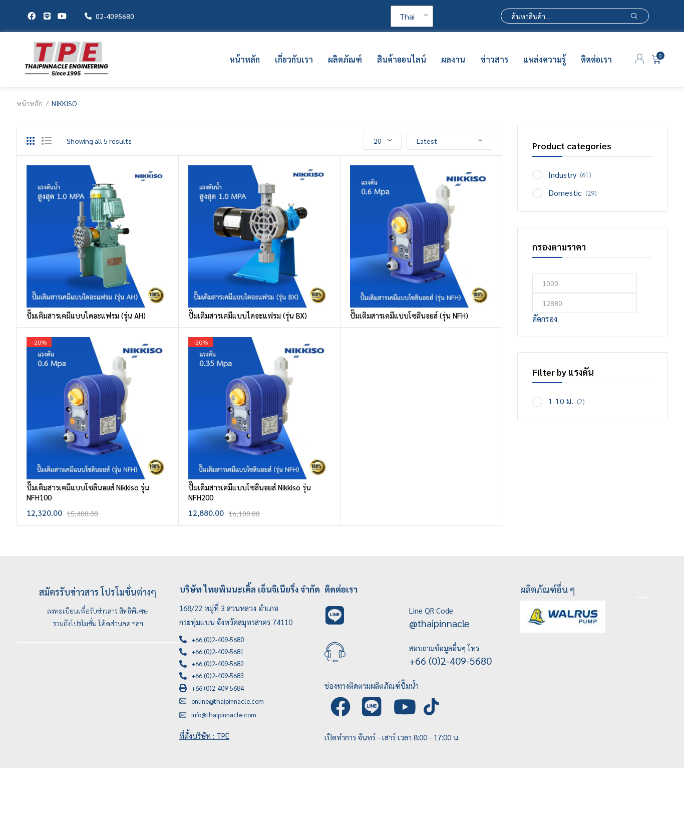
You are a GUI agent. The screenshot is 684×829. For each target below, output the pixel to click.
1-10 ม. (560, 401)
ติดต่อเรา (596, 59)
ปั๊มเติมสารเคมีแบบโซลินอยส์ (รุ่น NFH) (409, 315)
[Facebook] (31, 16)
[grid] (31, 141)
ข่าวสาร (494, 59)
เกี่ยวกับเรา (294, 59)
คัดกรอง (544, 319)
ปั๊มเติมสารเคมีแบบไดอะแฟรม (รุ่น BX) (247, 315)
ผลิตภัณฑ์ (345, 59)
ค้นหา (634, 16)
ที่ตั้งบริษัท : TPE (204, 735)
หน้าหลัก (244, 59)
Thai (407, 16)
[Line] (46, 16)
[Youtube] (62, 16)
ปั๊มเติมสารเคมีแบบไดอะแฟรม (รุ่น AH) (86, 315)
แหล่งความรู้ (544, 59)
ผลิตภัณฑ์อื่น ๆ (547, 589)
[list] (47, 141)
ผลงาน (453, 59)
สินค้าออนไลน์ (401, 59)
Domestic (565, 192)
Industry (562, 174)
